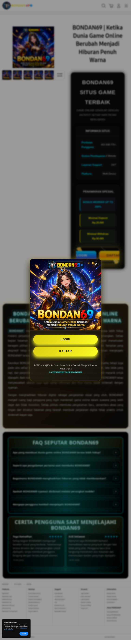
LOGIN (65, 339)
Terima (24, 633)
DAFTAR (65, 351)
